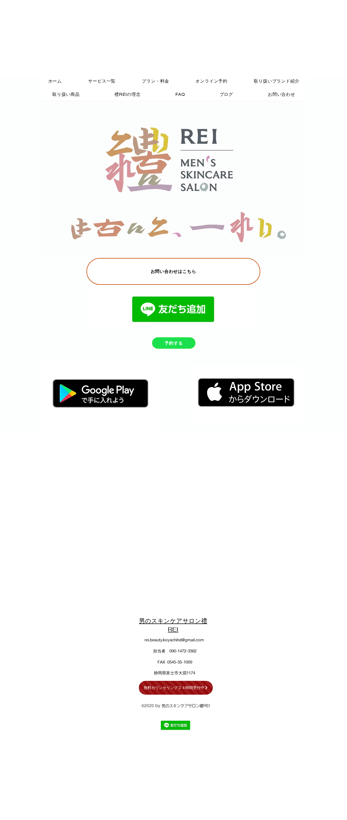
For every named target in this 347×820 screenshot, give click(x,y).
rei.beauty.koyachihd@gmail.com (174, 639)
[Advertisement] (162, 38)
